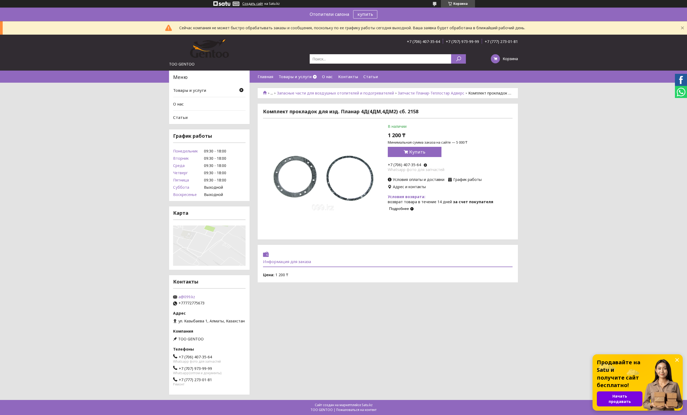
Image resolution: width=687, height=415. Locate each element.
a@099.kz (186, 296)
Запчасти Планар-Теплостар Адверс (431, 93)
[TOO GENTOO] (209, 48)
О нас (327, 76)
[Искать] (458, 59)
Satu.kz (367, 405)
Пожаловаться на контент (356, 409)
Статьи (370, 76)
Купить (417, 152)
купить (365, 14)
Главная (265, 76)
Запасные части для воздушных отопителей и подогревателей (335, 93)
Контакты (348, 76)
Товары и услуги (295, 76)
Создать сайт (252, 4)
